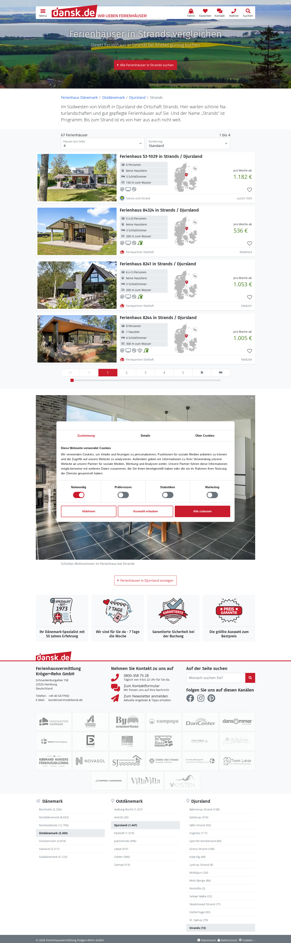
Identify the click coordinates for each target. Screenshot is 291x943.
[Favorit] (249, 189)
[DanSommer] (237, 721)
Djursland (137, 97)
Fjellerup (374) (198, 817)
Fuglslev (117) (198, 833)
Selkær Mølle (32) (200, 896)
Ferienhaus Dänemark (79, 97)
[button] (43, 12)
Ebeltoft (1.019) (124, 833)
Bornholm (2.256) (50, 809)
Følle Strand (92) (200, 825)
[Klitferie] (237, 741)
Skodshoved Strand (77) (205, 904)
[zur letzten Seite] (220, 372)
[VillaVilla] (145, 781)
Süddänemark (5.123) (53, 857)
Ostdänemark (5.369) (53, 833)
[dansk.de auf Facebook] (190, 698)
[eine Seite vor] (201, 372)
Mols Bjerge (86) (200, 880)
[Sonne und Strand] (164, 761)
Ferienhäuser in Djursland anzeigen (146, 580)
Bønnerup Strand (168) (204, 809)
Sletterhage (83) (199, 912)
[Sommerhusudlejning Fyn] (200, 761)
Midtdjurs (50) (198, 872)
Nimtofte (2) (197, 888)
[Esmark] (127, 741)
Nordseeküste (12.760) (53, 825)
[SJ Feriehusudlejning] (127, 761)
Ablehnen (88, 511)
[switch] (123, 495)
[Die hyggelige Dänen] (164, 741)
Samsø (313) (122, 865)
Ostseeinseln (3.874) (52, 841)
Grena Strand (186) (201, 849)
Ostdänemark (113, 97)
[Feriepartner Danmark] (53, 721)
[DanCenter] (200, 721)
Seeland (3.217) (49, 849)
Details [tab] (145, 435)
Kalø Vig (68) (197, 857)
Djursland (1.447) (125, 825)
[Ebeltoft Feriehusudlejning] (53, 741)
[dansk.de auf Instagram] (201, 698)
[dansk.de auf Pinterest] (211, 698)
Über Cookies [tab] (204, 435)
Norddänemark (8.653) (54, 817)
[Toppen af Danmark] (108, 781)
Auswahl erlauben (145, 511)
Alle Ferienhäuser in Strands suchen (147, 65)
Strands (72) (197, 928)
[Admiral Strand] (90, 721)
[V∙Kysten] (182, 781)
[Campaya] (164, 721)
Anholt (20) (121, 817)
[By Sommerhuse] (127, 721)
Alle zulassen (202, 511)
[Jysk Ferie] (200, 741)
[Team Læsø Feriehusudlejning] (237, 761)
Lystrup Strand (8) (201, 865)
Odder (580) (122, 857)
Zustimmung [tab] (86, 435)
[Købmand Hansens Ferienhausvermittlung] (53, 761)
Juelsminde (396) (125, 841)
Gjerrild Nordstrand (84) (205, 841)
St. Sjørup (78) (198, 920)
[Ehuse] (90, 741)
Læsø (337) (121, 849)
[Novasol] (90, 761)
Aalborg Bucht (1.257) (128, 809)
